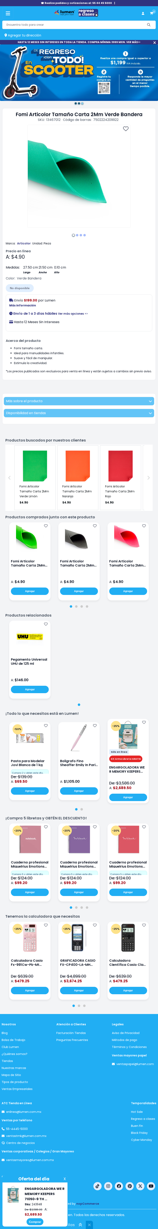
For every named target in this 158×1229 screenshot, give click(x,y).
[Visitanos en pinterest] (129, 1186)
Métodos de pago (124, 1040)
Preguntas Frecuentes (72, 1040)
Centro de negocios (20, 1143)
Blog (5, 1033)
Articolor (24, 243)
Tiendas (7, 1061)
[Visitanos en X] (140, 1186)
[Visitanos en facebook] (119, 1186)
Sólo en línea (119, 752)
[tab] (71, 606)
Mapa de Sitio (11, 1075)
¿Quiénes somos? (14, 1054)
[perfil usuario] (143, 13)
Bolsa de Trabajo (13, 1040)
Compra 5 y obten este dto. (27, 874)
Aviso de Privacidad (125, 1033)
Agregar (30, 591)
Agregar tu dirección (24, 35)
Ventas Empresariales (17, 1089)
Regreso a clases (143, 1119)
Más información (22, 305)
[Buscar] (148, 24)
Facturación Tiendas (71, 1033)
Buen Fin (137, 1126)
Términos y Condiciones (129, 1047)
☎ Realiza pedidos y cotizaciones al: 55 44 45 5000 (76, 3)
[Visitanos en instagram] (108, 1186)
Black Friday (139, 1133)
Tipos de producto (15, 1082)
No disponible (20, 288)
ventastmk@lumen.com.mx (26, 1136)
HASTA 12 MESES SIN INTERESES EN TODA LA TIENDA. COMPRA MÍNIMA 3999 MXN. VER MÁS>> (79, 42)
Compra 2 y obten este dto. (27, 773)
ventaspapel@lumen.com (135, 1064)
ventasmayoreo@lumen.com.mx (30, 1160)
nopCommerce (87, 1204)
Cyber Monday (141, 1140)
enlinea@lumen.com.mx (23, 1112)
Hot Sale (137, 1112)
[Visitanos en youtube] (151, 1186)
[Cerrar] (154, 43)
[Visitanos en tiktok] (97, 1186)
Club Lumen (10, 1047)
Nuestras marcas (14, 1068)
